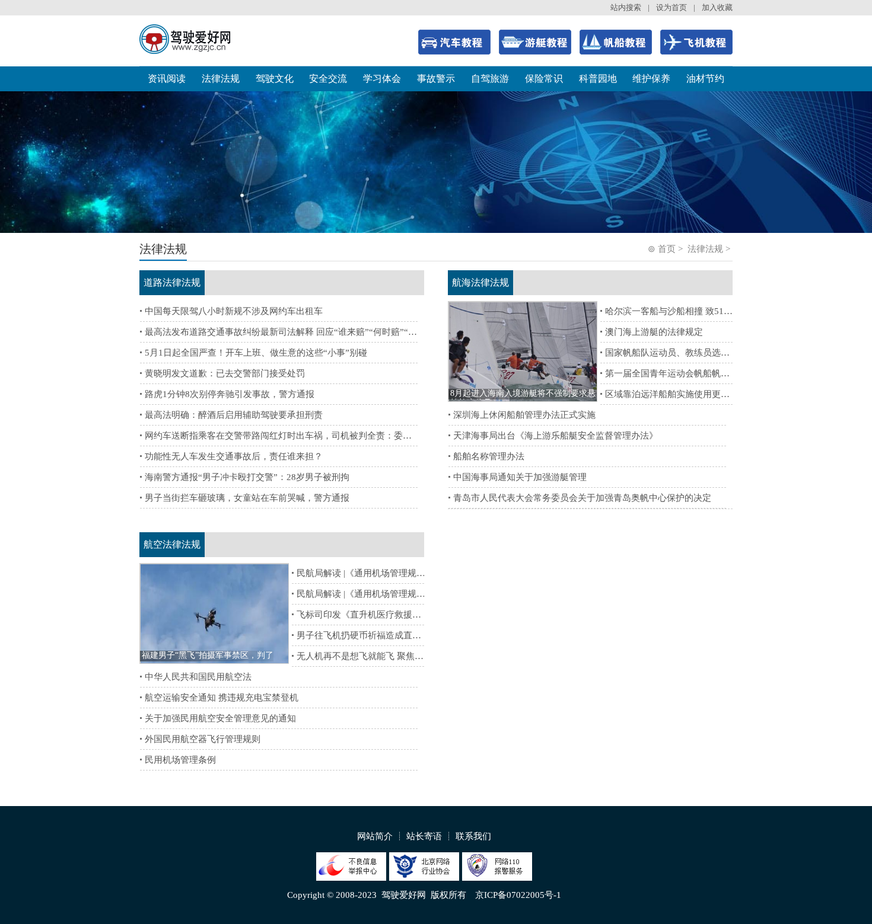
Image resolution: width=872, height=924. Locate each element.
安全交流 (328, 78)
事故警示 (436, 78)
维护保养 (651, 78)
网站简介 (375, 836)
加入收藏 (717, 7)
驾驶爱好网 (403, 895)
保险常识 (544, 78)
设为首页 (671, 7)
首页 (667, 249)
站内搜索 (625, 7)
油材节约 (705, 78)
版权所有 (448, 895)
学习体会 (382, 78)
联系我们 (473, 836)
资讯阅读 (167, 78)
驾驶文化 (275, 78)
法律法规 (221, 78)
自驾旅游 (490, 78)
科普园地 (598, 78)
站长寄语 (424, 836)
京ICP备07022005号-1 (518, 895)
